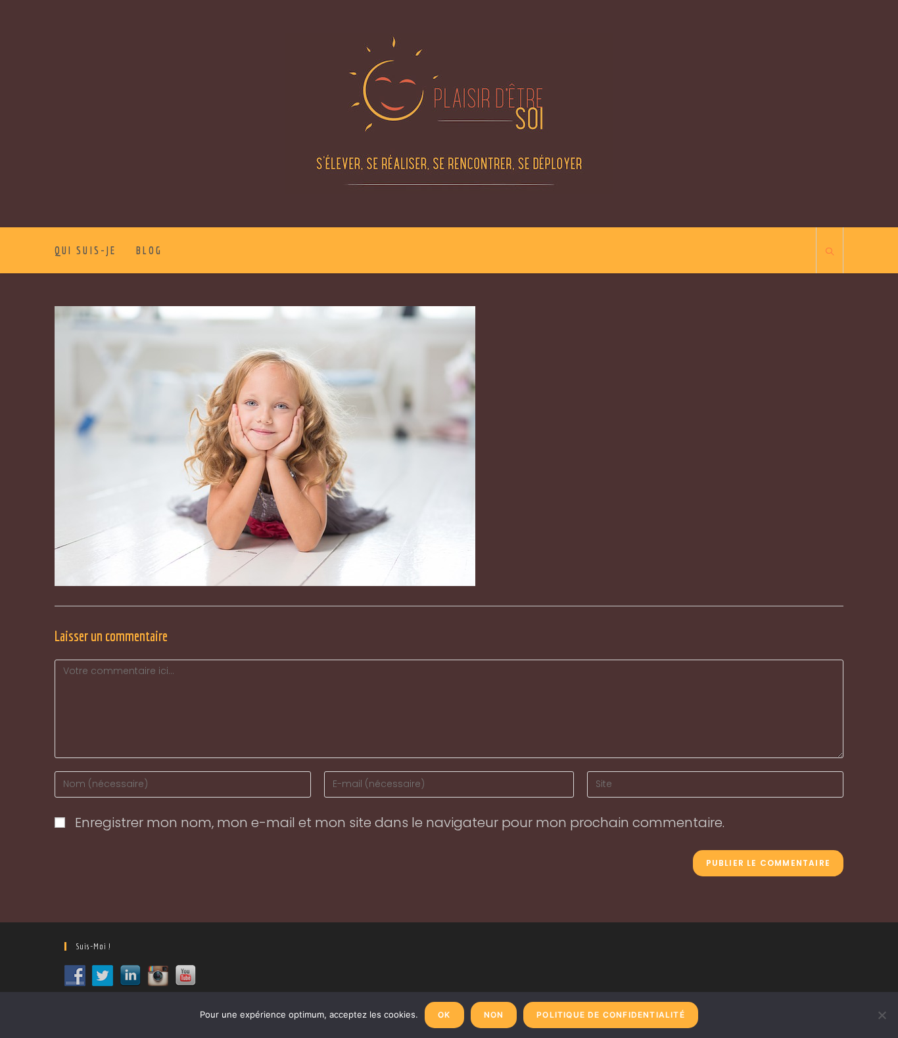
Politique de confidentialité (610, 1015)
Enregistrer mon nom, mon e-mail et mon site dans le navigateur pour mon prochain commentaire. (399, 822)
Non (494, 1015)
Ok (444, 1015)
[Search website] (829, 252)
